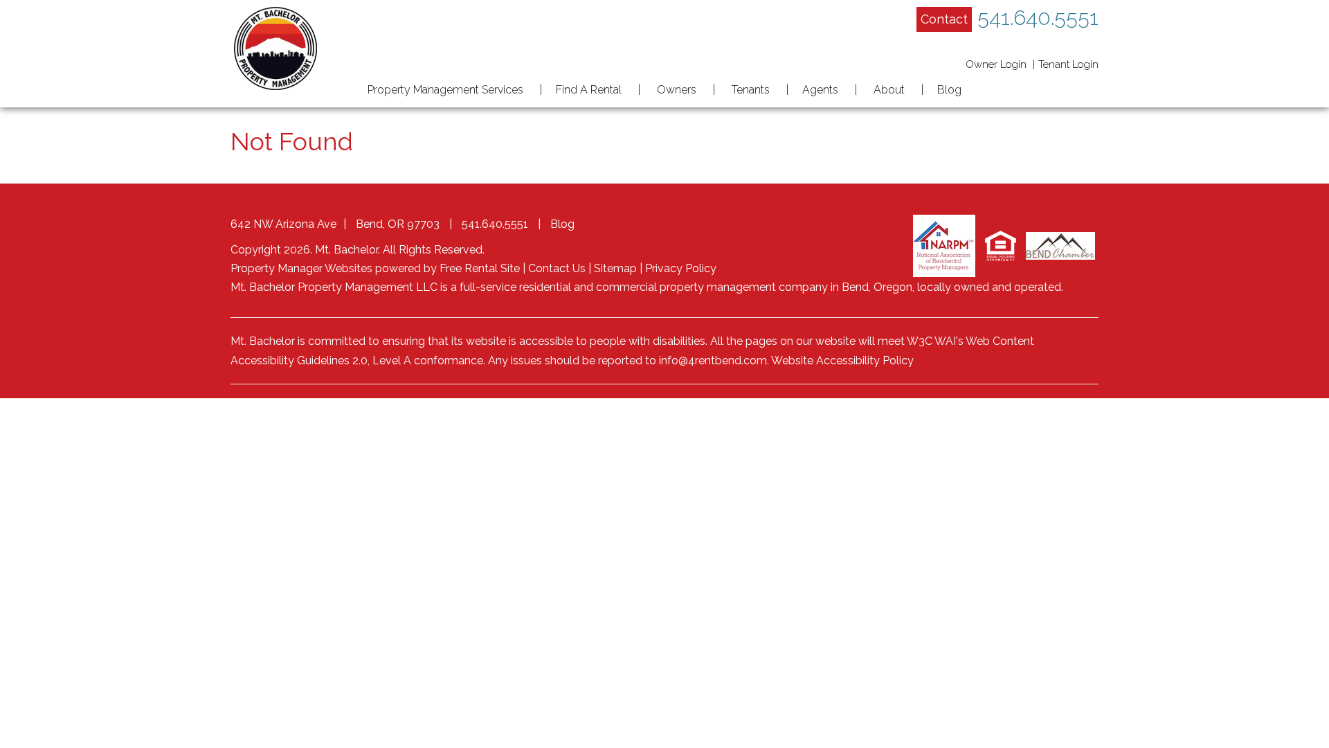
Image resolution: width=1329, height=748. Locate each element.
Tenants (751, 89)
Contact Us (557, 268)
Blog (949, 89)
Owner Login (996, 64)
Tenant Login (1068, 64)
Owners (676, 89)
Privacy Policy (680, 268)
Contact (944, 19)
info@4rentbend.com (713, 360)
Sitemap (615, 268)
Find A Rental (589, 89)
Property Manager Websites (301, 268)
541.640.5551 (1038, 18)
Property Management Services (445, 89)
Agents (820, 89)
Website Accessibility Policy (842, 360)
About (889, 89)
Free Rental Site (480, 268)
